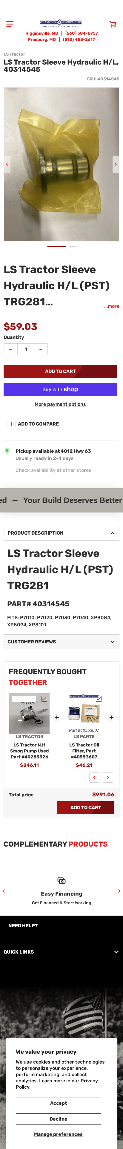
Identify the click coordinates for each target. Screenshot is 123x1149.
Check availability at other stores (53, 470)
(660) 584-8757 (81, 33)
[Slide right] (116, 164)
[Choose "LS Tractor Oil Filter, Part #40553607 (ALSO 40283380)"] (99, 699)
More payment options (60, 404)
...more (111, 306)
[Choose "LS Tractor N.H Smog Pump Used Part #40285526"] (44, 699)
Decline (58, 1119)
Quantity (14, 337)
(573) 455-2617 (79, 39)
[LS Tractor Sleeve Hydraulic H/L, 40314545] (56, 246)
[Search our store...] (100, 24)
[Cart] (113, 24)
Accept (58, 1103)
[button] (10, 24)
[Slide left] (7, 164)
